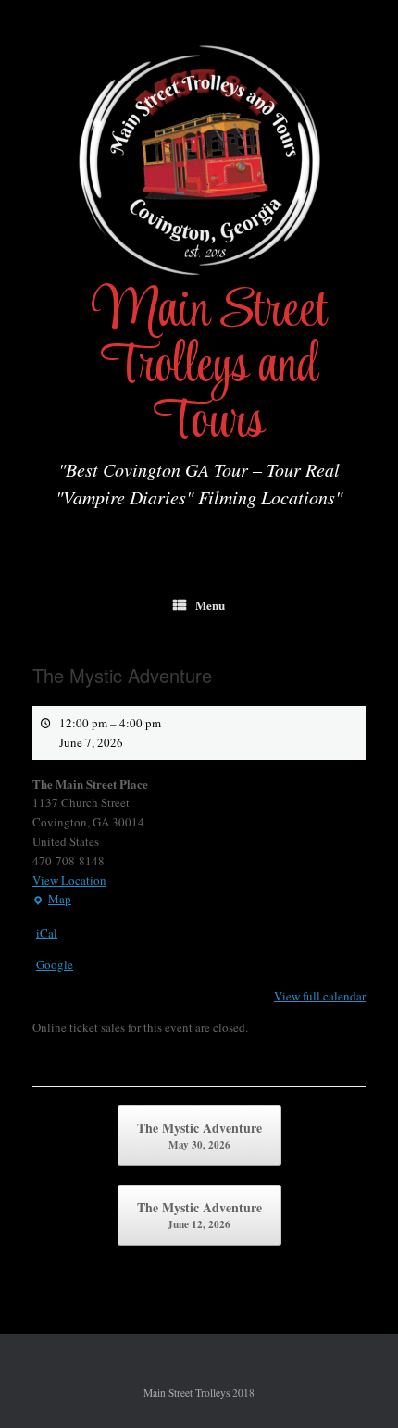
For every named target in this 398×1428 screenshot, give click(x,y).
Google (54, 964)
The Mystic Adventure (199, 1135)
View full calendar (320, 995)
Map (51, 899)
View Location (69, 880)
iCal (46, 933)
